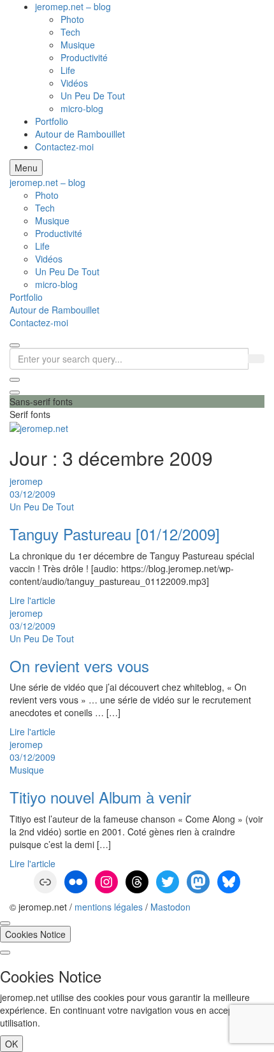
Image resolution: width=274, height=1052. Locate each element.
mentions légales (109, 906)
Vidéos (74, 82)
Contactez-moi (64, 146)
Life (68, 70)
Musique (78, 44)
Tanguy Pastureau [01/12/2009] (115, 533)
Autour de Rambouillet (80, 133)
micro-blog (82, 108)
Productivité (84, 57)
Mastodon (170, 906)
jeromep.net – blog (73, 6)
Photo (72, 19)
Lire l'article (32, 600)
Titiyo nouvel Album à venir (100, 797)
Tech (70, 31)
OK (11, 1043)
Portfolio (51, 121)
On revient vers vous (79, 665)
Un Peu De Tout (93, 95)
